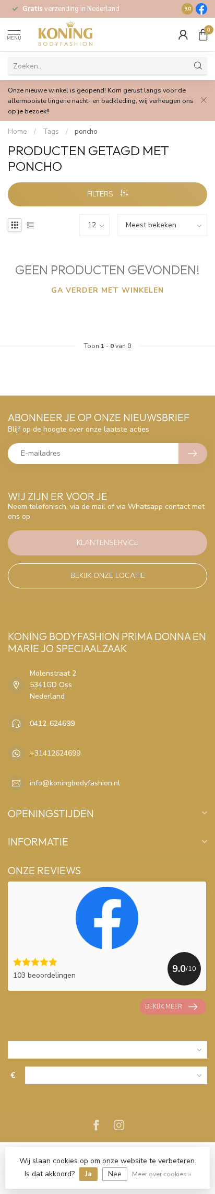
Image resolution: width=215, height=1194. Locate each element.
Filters (101, 194)
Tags (51, 131)
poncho (86, 131)
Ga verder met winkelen (107, 290)
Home (17, 131)
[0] (203, 34)
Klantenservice (107, 543)
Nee (115, 1174)
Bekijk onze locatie (107, 576)
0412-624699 (52, 723)
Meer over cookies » (161, 1173)
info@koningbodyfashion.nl (75, 783)
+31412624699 (55, 753)
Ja (88, 1174)
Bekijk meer (163, 1006)
